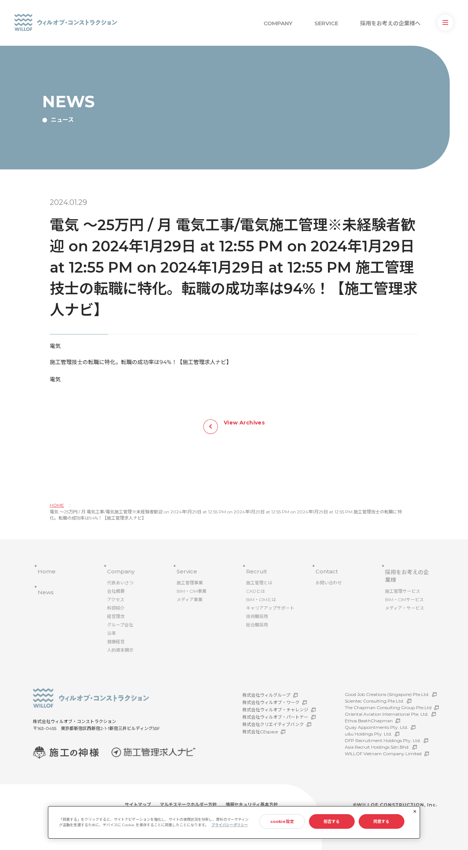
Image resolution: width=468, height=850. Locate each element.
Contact (327, 571)
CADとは (255, 591)
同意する (381, 821)
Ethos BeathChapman (369, 720)
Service (187, 571)
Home (47, 571)
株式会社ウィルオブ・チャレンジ (275, 709)
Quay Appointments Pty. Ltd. (376, 727)
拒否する (332, 821)
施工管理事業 (190, 582)
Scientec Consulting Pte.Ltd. (374, 701)
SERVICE (326, 23)
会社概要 (116, 591)
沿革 (111, 633)
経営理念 (116, 616)
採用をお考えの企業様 (407, 576)
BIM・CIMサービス (404, 599)
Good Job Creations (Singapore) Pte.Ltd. (387, 694)
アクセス (115, 599)
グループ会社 (120, 625)
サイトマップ (138, 804)
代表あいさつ (120, 582)
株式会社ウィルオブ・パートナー (275, 717)
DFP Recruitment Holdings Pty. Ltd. (383, 740)
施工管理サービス (402, 591)
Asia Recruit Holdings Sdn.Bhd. (377, 747)
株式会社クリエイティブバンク (273, 724)
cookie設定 (282, 821)
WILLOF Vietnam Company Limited (383, 753)
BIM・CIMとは (261, 599)
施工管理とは (259, 582)
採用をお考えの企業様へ (390, 23)
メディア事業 (190, 599)
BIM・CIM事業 (192, 591)
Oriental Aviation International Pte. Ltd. (387, 714)
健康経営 (116, 641)
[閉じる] (415, 812)
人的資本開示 (120, 650)
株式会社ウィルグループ (266, 695)
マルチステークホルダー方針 (188, 804)
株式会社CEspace (260, 731)
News (46, 592)
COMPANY (278, 23)
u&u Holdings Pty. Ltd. (368, 734)
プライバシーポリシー (229, 825)
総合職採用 (257, 625)
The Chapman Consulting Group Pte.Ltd (388, 707)
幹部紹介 (116, 608)
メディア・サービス (404, 608)
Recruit (256, 571)
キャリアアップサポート (270, 608)
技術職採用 (257, 616)
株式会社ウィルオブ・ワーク (270, 702)
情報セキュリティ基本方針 (252, 804)
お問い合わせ (329, 582)
